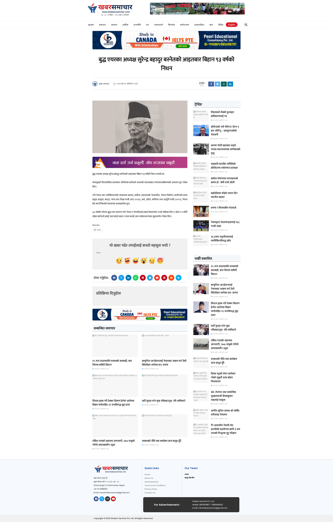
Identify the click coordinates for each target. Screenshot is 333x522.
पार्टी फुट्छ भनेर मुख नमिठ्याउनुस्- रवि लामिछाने (163, 401)
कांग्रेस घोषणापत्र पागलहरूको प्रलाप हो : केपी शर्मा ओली (224, 180)
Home (147, 474)
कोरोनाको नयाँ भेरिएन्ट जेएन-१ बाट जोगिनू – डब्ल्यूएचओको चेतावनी (225, 131)
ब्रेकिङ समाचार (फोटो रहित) (152, 355)
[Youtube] (113, 498)
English (231, 24)
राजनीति (137, 25)
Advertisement (151, 481)
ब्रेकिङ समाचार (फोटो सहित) (102, 435)
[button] (246, 25)
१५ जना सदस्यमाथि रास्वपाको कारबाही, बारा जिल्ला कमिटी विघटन (112, 363)
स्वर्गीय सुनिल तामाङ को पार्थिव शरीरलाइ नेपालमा (225, 413)
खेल (211, 25)
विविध (220, 25)
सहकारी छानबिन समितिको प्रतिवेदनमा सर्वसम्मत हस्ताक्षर (224, 166)
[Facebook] (96, 498)
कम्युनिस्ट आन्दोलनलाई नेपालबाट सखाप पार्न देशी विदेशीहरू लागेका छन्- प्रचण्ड (164, 363)
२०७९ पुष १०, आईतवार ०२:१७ (101, 369)
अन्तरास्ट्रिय (199, 25)
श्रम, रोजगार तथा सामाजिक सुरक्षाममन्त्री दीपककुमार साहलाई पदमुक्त (223, 396)
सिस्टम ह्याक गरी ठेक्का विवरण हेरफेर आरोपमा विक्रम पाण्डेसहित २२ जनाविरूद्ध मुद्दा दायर (113, 403)
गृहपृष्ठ (91, 25)
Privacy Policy (151, 489)
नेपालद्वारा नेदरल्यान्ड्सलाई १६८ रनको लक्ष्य (225, 224)
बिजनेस (171, 25)
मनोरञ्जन (184, 25)
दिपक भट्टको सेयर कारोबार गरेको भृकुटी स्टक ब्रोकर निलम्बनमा (223, 377)
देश (147, 25)
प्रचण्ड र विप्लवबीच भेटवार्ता (223, 208)
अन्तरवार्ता (158, 25)
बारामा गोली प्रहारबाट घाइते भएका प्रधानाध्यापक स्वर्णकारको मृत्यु (225, 149)
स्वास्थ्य (114, 25)
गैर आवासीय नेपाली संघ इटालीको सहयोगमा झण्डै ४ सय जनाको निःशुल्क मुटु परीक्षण (225, 429)
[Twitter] (101, 498)
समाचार (102, 25)
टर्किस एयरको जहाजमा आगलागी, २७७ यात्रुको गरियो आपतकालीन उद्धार (113, 443)
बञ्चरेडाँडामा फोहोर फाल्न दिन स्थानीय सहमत (224, 195)
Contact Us (150, 492)
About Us (149, 478)
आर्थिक (125, 25)
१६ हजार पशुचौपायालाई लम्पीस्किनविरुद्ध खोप (222, 239)
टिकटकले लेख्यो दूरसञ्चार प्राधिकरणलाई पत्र (222, 114)
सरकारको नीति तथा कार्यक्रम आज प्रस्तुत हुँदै (161, 441)
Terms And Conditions (155, 485)
